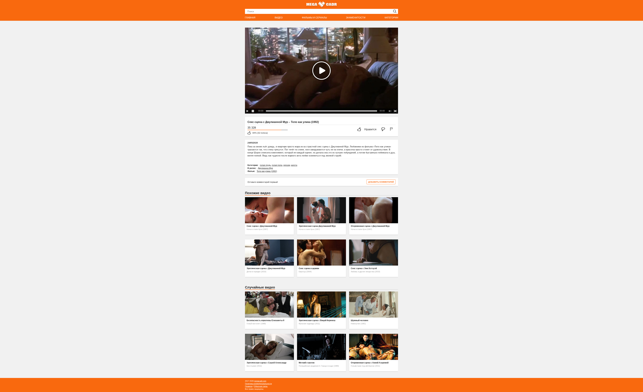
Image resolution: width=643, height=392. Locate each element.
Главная (250, 17)
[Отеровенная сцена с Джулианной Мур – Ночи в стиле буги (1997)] (373, 210)
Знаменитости (355, 17)
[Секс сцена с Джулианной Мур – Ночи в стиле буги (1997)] (269, 210)
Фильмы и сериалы (314, 17)
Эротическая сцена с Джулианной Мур (266, 268)
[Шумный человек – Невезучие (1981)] (373, 304)
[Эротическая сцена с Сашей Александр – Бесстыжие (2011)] (269, 347)
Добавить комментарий (381, 182)
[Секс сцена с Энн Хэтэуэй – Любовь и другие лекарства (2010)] (373, 252)
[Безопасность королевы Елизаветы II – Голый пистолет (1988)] (269, 304)
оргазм (286, 165)
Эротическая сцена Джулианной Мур (317, 226)
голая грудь (265, 165)
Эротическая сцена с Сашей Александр (266, 363)
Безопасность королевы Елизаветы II (265, 320)
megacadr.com (260, 381)
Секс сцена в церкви (309, 268)
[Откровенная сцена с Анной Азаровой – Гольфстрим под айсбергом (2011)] (373, 347)
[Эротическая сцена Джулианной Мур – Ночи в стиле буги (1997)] (321, 210)
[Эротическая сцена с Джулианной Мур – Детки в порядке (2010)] (269, 252)
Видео (279, 17)
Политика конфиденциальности (258, 384)
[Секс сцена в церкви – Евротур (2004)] (321, 252)
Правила (248, 386)
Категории (391, 17)
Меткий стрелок (306, 363)
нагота (294, 165)
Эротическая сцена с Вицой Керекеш (317, 320)
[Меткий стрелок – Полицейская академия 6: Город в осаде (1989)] (321, 347)
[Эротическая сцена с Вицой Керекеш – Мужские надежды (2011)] (321, 304)
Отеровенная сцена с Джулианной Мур (370, 226)
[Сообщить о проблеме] (392, 129)
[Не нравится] (384, 129)
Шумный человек (359, 320)
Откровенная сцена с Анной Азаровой (369, 363)
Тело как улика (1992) (267, 171)
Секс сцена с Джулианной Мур (262, 226)
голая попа (277, 165)
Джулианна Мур (265, 168)
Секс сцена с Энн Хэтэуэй (364, 268)
